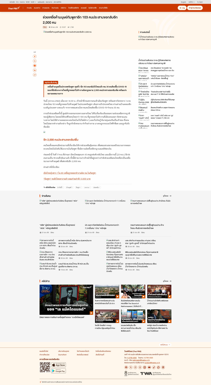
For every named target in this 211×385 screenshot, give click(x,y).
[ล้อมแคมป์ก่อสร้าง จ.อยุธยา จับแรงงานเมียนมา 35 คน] (143, 109)
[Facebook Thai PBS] (126, 367)
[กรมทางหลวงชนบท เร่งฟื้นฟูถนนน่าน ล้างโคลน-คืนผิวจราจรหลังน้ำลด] (143, 125)
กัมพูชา (78, 187)
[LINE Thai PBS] (144, 367)
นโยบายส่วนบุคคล (63, 351)
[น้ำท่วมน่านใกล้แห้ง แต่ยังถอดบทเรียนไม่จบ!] (159, 291)
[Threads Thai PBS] (140, 367)
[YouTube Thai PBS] (149, 367)
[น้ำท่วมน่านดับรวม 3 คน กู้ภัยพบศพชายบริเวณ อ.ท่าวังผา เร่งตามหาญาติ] (158, 47)
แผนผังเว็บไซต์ (44, 351)
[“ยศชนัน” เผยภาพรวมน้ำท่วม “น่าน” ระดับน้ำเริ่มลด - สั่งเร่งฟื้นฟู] (143, 78)
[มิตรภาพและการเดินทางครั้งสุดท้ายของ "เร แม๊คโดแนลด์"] (66, 300)
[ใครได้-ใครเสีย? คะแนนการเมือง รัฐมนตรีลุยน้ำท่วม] (107, 316)
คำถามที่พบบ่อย (44, 355)
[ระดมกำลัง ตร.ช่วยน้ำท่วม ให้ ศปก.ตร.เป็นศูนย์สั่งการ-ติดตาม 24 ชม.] (48, 267)
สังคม (44, 27)
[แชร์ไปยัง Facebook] (34, 56)
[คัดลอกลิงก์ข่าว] (34, 75)
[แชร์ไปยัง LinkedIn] (34, 70)
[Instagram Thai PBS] (135, 367)
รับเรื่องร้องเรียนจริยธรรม (103, 351)
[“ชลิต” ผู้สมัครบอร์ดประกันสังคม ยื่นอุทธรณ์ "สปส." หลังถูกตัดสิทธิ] (60, 211)
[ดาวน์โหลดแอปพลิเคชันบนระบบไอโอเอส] (58, 365)
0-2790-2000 (132, 358)
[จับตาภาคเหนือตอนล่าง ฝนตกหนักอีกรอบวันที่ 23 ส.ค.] (107, 291)
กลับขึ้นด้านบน (164, 345)
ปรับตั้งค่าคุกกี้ (100, 355)
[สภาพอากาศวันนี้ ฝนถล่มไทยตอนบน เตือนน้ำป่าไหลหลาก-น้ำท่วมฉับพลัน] (115, 267)
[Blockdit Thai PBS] (158, 367)
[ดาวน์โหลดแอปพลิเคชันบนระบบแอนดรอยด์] (58, 371)
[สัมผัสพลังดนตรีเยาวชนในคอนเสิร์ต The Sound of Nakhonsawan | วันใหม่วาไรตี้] (133, 291)
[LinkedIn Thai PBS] (163, 367)
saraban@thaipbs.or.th (152, 363)
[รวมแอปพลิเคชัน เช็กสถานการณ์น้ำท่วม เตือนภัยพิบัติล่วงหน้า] (133, 316)
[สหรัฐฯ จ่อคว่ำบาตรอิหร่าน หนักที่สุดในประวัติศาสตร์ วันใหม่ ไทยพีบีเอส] (159, 316)
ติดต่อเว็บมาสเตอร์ (82, 355)
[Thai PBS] (14, 7)
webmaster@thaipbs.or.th (141, 360)
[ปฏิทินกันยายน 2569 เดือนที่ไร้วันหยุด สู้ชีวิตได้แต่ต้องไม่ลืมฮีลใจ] (143, 101)
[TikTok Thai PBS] (154, 367)
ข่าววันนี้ (59, 187)
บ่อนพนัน (96, 187)
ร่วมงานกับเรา (62, 355)
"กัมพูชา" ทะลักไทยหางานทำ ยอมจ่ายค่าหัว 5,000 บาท (67, 179)
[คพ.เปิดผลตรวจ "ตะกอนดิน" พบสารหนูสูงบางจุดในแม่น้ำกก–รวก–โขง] (143, 70)
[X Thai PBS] (131, 367)
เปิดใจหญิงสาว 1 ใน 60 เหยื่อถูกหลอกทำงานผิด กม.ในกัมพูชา (70, 173)
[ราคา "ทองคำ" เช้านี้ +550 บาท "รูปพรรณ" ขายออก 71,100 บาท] (143, 117)
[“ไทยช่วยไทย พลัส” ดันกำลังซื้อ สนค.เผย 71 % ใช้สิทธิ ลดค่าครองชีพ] (143, 93)
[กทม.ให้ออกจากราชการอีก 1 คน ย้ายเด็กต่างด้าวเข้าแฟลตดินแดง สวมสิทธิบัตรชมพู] (48, 256)
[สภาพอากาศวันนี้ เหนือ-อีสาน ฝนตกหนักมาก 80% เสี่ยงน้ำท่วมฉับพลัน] (48, 244)
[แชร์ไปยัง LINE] (34, 65)
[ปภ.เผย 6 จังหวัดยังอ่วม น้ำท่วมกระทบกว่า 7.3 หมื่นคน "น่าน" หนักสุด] (143, 85)
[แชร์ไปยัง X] (34, 61)
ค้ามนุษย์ (68, 187)
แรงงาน (87, 187)
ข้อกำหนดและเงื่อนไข (83, 351)
